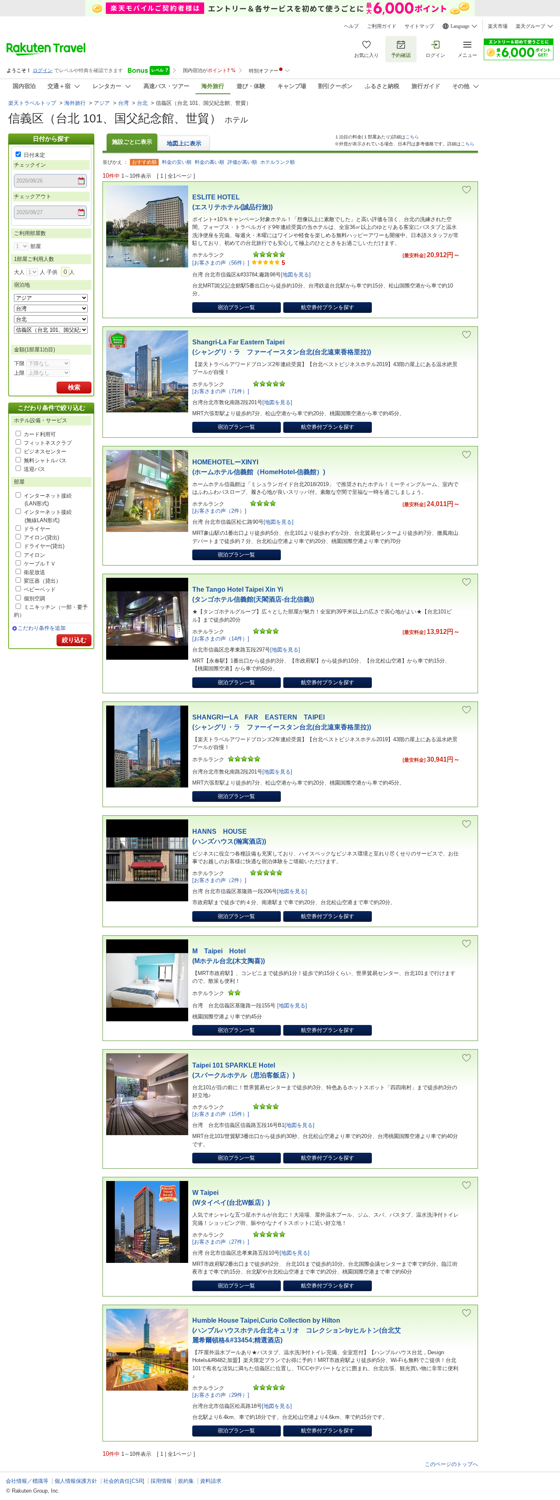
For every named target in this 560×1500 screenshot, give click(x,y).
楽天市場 (498, 26)
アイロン (34, 555)
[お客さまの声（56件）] (220, 263)
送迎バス (34, 469)
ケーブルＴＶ (40, 564)
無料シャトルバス (45, 460)
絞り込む (74, 639)
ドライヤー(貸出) (44, 546)
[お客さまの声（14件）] (220, 639)
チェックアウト (32, 196)
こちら (412, 136)
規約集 (186, 1481)
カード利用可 (40, 434)
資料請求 (210, 1481)
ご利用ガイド (381, 26)
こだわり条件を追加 (42, 628)
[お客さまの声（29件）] (220, 1395)
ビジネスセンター (45, 451)
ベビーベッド (40, 589)
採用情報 (161, 1481)
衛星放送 (34, 572)
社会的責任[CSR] (123, 1481)
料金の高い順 (209, 162)
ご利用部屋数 (30, 233)
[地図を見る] (296, 274)
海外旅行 (75, 103)
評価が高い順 (242, 162)
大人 (19, 272)
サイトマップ (419, 26)
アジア (102, 103)
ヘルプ (351, 26)
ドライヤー (37, 529)
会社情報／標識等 (27, 1481)
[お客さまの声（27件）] (220, 1242)
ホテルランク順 (277, 162)
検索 (74, 387)
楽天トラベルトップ (32, 103)
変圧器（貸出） (42, 581)
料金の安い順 (176, 162)
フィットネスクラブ (48, 443)
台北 (142, 103)
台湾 (123, 103)
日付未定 (34, 155)
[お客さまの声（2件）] (219, 511)
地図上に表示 (184, 143)
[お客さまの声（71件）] (220, 391)
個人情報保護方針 (76, 1481)
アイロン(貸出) (41, 537)
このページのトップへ (451, 1464)
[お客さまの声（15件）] (220, 1114)
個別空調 (34, 598)
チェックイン (30, 165)
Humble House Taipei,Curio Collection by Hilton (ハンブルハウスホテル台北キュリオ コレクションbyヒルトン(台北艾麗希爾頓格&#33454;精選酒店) (296, 1330)
